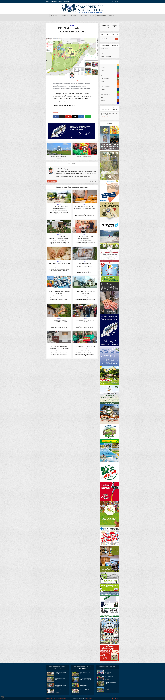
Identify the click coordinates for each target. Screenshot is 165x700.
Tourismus (84, 15)
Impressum (48, 698)
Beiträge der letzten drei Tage (106, 50)
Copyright (55, 698)
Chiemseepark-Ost (71, 110)
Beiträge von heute (104, 48)
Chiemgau (59, 110)
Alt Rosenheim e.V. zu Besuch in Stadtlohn (60, 673)
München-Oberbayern (84, 110)
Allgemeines (64, 15)
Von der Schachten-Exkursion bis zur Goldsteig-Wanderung (85, 679)
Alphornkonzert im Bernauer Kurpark (85, 673)
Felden (77, 110)
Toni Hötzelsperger (62, 240)
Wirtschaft (80, 19)
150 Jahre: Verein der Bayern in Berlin (60, 679)
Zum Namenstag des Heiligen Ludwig (110, 683)
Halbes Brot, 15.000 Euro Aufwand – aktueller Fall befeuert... (84, 208)
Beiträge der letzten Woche (106, 53)
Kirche (92, 15)
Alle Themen (54, 15)
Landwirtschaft (101, 15)
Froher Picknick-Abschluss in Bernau (85, 690)
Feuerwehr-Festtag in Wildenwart (109, 677)
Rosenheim (55, 112)
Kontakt (51, 698)
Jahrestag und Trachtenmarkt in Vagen (60, 690)
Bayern (54, 110)
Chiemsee (64, 110)
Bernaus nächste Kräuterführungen (83, 684)
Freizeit (111, 15)
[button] (3, 697)
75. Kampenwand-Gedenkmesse (111, 688)
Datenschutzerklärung (62, 698)
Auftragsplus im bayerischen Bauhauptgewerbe (84, 265)
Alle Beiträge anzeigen (52, 181)
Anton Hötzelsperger (75, 80)
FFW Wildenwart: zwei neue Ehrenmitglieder (110, 671)
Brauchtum (74, 15)
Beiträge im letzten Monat (106, 56)
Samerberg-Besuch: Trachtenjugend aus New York (60, 684)
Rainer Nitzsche (87, 212)
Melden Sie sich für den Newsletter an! (108, 116)
